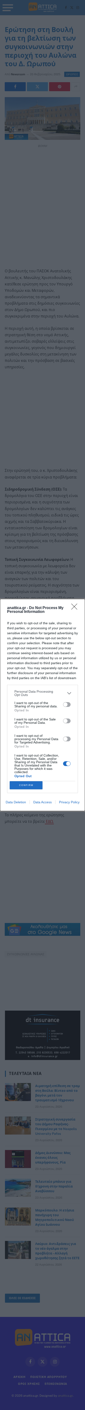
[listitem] (42, 693)
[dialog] (42, 705)
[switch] (67, 704)
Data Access (42, 802)
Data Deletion (16, 802)
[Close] (75, 608)
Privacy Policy (69, 802)
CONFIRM (26, 785)
